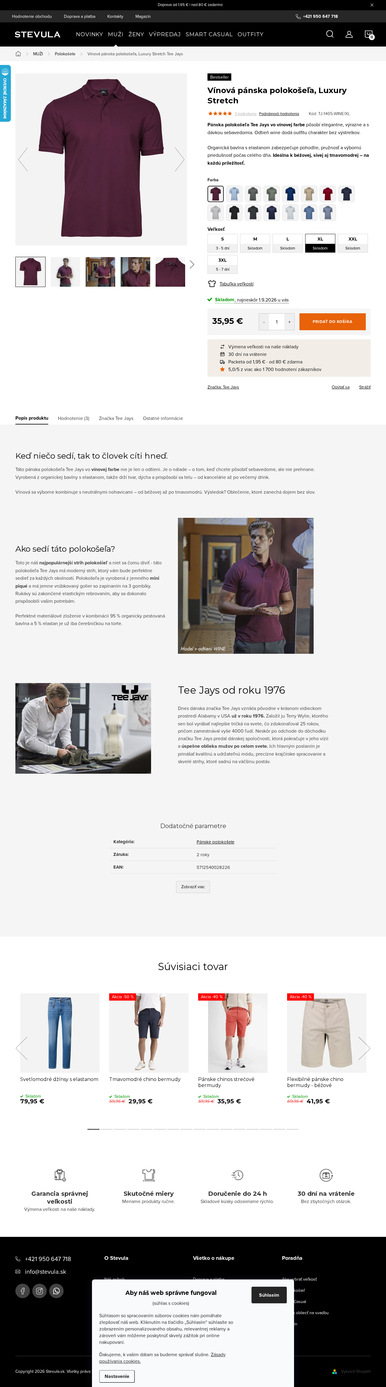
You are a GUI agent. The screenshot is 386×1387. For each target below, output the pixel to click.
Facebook (22, 1291)
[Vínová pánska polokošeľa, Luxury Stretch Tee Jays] (215, 194)
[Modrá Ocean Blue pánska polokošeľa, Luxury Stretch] (309, 213)
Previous (21, 1048)
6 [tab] (160, 1129)
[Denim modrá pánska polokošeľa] (272, 213)
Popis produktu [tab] (31, 418)
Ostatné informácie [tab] (163, 418)
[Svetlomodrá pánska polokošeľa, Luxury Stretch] (234, 194)
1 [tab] (93, 1129)
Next (364, 1048)
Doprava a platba (79, 16)
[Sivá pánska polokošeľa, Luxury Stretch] (253, 194)
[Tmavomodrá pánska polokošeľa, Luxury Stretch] (346, 194)
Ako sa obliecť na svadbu (305, 1313)
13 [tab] (253, 1129)
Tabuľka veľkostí (237, 283)
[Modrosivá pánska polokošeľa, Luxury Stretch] (328, 213)
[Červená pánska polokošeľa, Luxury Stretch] (328, 194)
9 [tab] (200, 1129)
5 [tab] (147, 1129)
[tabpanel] (59, 1055)
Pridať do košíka (333, 321)
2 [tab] (107, 1129)
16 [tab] (292, 1129)
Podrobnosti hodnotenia (279, 113)
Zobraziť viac (193, 887)
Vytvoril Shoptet (356, 1371)
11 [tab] (226, 1129)
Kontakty (115, 16)
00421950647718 (56, 1291)
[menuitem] (90, 34)
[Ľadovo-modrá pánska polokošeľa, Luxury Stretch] (290, 213)
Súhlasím (269, 1295)
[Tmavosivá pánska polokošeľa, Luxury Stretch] (253, 213)
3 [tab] (120, 1129)
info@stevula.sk (45, 1271)
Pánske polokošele (215, 842)
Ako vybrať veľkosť (299, 1279)
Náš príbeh (114, 1279)
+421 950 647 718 (48, 1258)
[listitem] (292, 346)
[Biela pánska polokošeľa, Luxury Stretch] (215, 213)
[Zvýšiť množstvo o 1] (289, 322)
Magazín (143, 16)
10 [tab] (213, 1129)
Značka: (223, 387)
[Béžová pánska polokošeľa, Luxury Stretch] (309, 194)
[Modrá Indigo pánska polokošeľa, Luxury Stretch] (290, 194)
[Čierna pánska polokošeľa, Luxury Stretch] (234, 213)
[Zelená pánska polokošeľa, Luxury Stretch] (272, 194)
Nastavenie (117, 1376)
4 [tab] (133, 1129)
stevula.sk (39, 1291)
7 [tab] (173, 1129)
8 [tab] (186, 1129)
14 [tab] (266, 1129)
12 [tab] (239, 1129)
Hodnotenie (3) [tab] (73, 418)
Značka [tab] (116, 418)
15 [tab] (279, 1129)
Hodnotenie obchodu (32, 16)
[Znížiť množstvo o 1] (264, 322)
